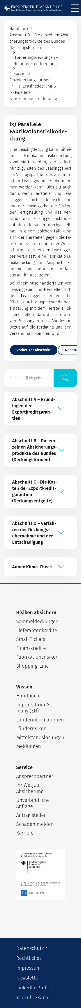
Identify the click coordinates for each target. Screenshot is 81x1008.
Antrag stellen (31, 815)
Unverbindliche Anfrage (33, 803)
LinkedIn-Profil (32, 988)
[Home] (35, 8)
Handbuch (27, 696)
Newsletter (28, 978)
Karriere (25, 833)
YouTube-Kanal (33, 998)
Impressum (28, 968)
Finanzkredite (31, 648)
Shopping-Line (32, 666)
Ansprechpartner (34, 776)
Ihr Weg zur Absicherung (29, 788)
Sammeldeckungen (37, 621)
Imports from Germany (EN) (36, 708)
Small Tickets (30, 639)
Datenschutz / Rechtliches (31, 953)
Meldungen (28, 746)
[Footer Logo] (40, 874)
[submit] (65, 378)
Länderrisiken (31, 728)
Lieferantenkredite (36, 630)
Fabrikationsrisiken (37, 657)
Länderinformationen (40, 720)
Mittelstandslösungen (40, 737)
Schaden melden (35, 824)
